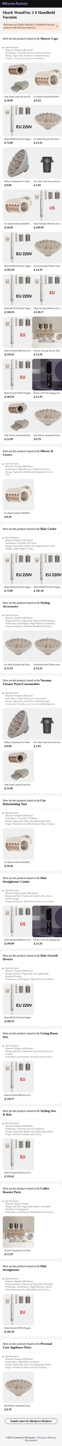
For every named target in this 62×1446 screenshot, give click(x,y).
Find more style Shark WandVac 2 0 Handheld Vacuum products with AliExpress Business (29, 26)
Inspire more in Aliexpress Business (31, 1421)
